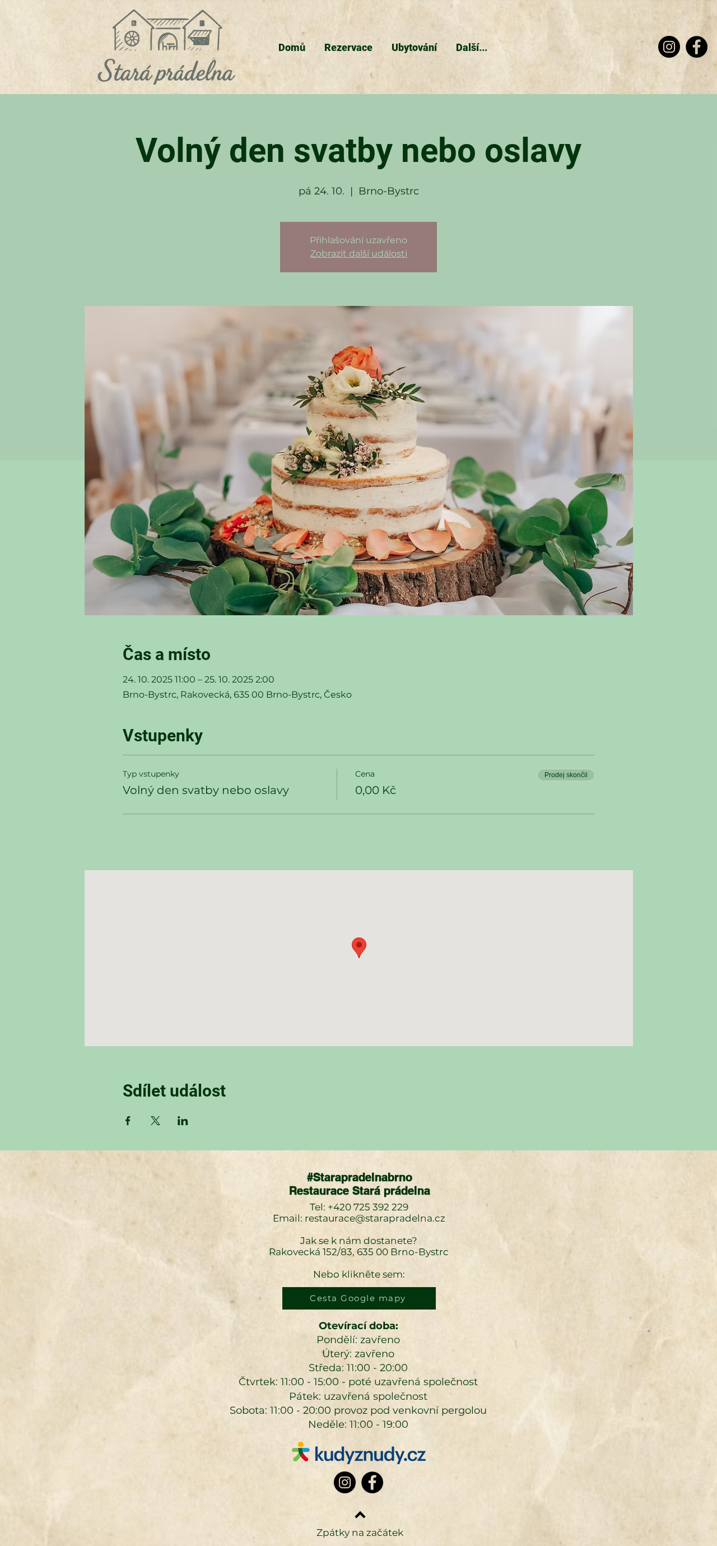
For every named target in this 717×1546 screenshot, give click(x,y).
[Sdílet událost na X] (155, 1120)
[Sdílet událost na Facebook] (128, 1120)
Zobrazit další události (358, 253)
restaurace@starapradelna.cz (375, 1218)
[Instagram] (669, 47)
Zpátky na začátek (359, 1532)
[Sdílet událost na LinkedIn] (183, 1120)
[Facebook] (696, 47)
